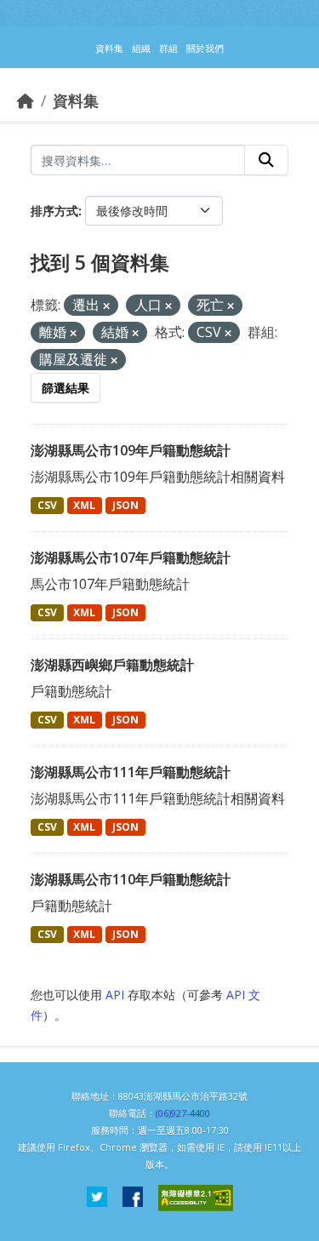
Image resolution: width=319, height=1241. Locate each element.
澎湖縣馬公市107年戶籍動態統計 (131, 557)
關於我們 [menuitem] (205, 48)
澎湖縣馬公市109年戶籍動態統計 (131, 450)
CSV (47, 505)
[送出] (266, 160)
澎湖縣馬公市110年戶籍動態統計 (131, 879)
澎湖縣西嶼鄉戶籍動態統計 (112, 664)
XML (84, 505)
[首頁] (25, 100)
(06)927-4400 (183, 1113)
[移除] (106, 306)
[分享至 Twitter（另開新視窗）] (97, 1198)
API (114, 995)
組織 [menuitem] (141, 48)
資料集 (76, 100)
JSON (125, 505)
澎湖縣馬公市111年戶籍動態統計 (131, 772)
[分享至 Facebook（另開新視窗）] (132, 1198)
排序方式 (54, 211)
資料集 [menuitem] (109, 48)
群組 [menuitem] (168, 48)
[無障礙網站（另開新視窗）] (195, 1198)
